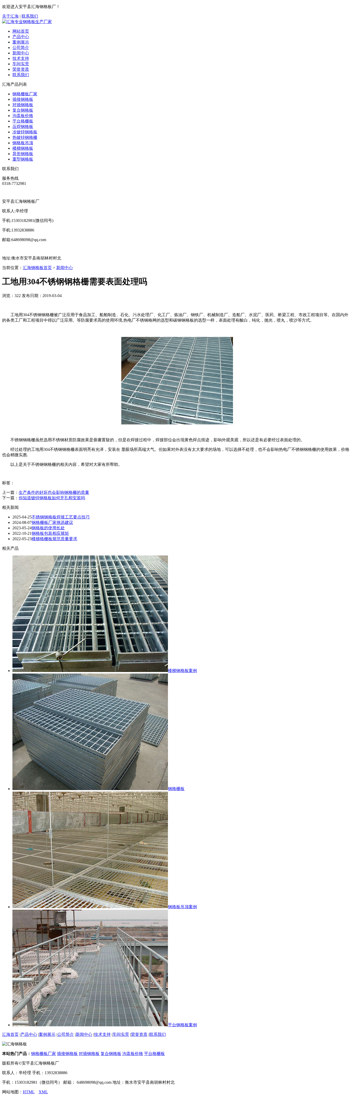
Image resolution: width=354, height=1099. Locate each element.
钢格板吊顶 (22, 143)
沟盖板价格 (22, 115)
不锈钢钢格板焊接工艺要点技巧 (61, 517)
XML (43, 1092)
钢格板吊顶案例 (182, 907)
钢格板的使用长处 (48, 528)
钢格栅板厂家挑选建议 (52, 522)
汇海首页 (10, 1034)
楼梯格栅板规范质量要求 (54, 539)
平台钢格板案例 (182, 1025)
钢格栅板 (176, 788)
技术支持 (20, 58)
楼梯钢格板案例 (182, 670)
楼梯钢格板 (22, 148)
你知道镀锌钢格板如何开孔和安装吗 (52, 498)
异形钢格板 (22, 153)
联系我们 (30, 16)
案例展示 (20, 42)
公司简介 (20, 47)
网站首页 (20, 31)
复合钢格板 (22, 110)
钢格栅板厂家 (24, 94)
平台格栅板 (22, 121)
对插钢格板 (22, 105)
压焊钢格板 (22, 126)
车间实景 (20, 64)
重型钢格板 (22, 159)
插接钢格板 (22, 99)
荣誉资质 (20, 69)
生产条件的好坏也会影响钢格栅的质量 (54, 492)
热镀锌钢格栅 (24, 137)
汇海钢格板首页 (37, 267)
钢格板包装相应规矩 (50, 533)
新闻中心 (20, 53)
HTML (28, 1092)
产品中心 (20, 36)
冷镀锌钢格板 (24, 132)
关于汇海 (10, 16)
